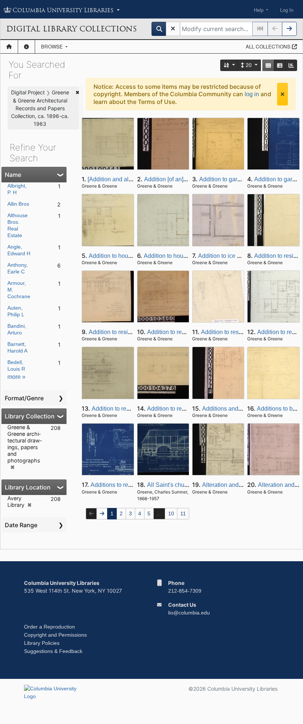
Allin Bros (18, 204)
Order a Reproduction (49, 627)
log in (252, 94)
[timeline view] (291, 65)
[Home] (9, 46)
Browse (52, 46)
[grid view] (268, 65)
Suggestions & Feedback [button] (53, 651)
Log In (286, 10)
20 (248, 65)
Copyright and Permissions (55, 635)
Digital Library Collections (71, 28)
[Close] (282, 94)
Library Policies (41, 643)
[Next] (289, 29)
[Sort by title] (229, 65)
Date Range (21, 525)
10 (171, 513)
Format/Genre (24, 398)
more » (16, 377)
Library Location (28, 487)
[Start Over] (173, 29)
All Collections (269, 46)
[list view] (280, 65)
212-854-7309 (184, 591)
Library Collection (30, 416)
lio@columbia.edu (189, 613)
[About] (26, 46)
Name (13, 174)
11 (183, 513)
